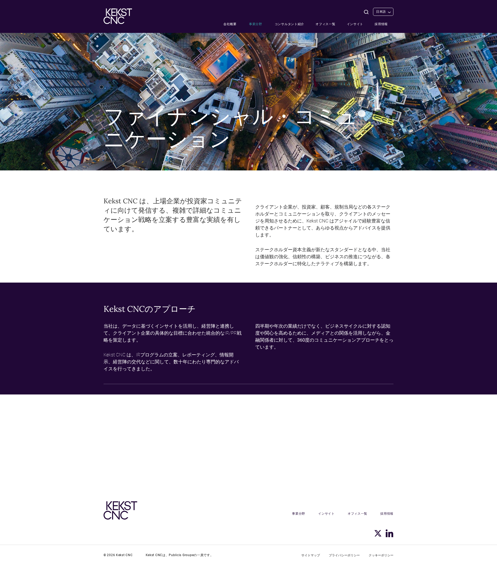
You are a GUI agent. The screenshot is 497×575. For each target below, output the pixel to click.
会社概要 (230, 24)
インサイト (355, 24)
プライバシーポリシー (344, 555)
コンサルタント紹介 (289, 24)
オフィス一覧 (325, 24)
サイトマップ (310, 555)
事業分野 (255, 24)
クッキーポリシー (381, 555)
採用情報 (381, 24)
